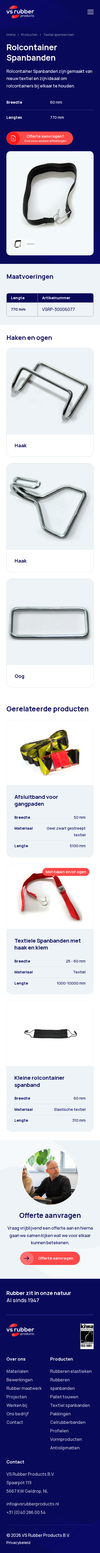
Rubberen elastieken (71, 1371)
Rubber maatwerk (24, 1388)
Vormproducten (66, 1439)
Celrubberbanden (67, 1422)
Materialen (17, 1371)
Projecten (16, 1397)
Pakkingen (60, 1414)
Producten (29, 34)
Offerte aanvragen (55, 1258)
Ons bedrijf (17, 1414)
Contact (14, 1422)
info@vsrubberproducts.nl (32, 1504)
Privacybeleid (18, 1542)
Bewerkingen (19, 1380)
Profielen (59, 1431)
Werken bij (16, 1405)
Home (10, 34)
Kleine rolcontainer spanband (39, 1081)
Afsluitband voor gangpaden (36, 800)
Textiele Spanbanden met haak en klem (47, 944)
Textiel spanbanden (58, 34)
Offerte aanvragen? (45, 138)
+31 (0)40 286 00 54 (26, 1512)
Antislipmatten (64, 1448)
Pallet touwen (64, 1397)
